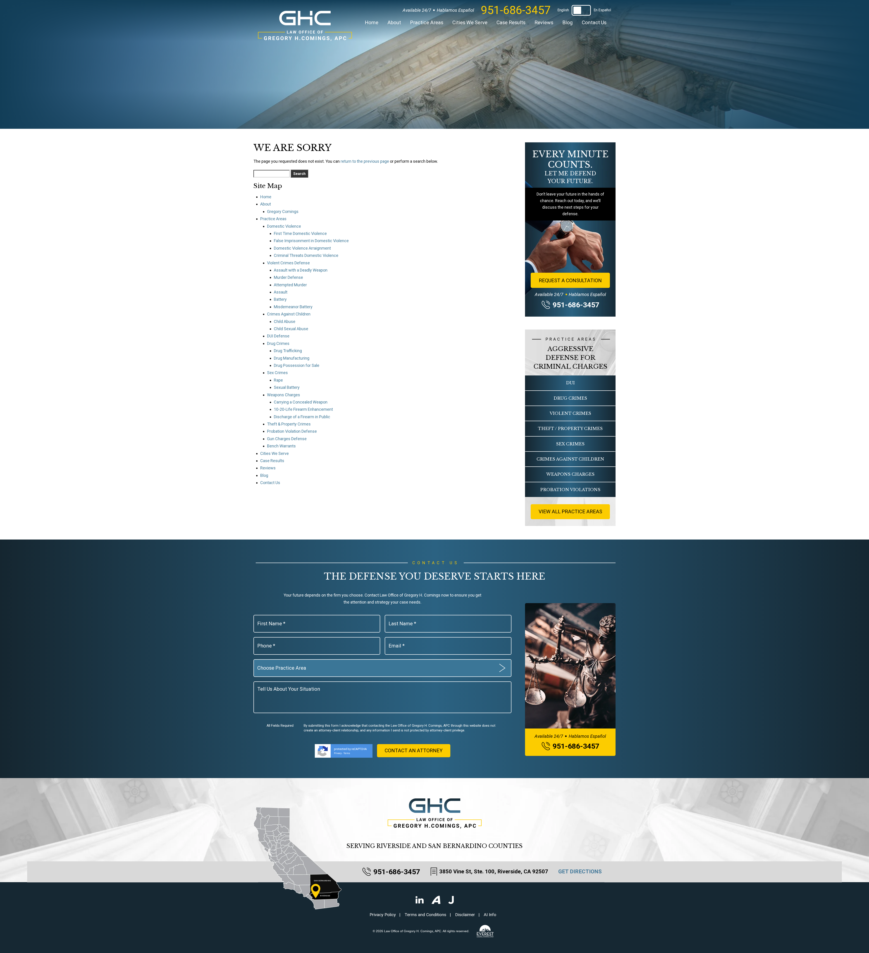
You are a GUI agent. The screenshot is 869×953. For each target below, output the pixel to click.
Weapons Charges (283, 394)
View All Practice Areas (570, 511)
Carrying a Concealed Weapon (300, 402)
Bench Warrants (281, 446)
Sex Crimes (277, 372)
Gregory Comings (282, 211)
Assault (280, 292)
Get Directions (580, 871)
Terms (347, 753)
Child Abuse (284, 321)
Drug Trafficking (288, 350)
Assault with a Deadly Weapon (300, 270)
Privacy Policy (383, 914)
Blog (567, 22)
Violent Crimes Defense (288, 262)
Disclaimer (465, 914)
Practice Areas (426, 22)
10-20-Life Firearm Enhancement (303, 409)
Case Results (511, 22)
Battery (280, 299)
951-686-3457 (516, 10)
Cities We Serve (469, 22)
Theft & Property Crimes (289, 424)
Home (371, 22)
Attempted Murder (290, 284)
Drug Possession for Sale (296, 365)
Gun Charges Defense (287, 438)
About (394, 22)
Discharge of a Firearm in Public (302, 416)
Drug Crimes (278, 343)
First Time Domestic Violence (300, 233)
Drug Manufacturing (291, 358)
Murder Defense (288, 277)
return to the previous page (365, 161)
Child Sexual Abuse (291, 328)
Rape (278, 380)
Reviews (544, 22)
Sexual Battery (287, 387)
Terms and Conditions (425, 914)
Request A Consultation (570, 280)
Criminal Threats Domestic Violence (306, 255)
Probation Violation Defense (292, 431)
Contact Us (594, 22)
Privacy (338, 753)
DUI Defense (278, 336)
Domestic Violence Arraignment (302, 248)
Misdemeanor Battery (293, 306)
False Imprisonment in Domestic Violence (311, 240)
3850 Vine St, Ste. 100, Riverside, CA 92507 (493, 871)
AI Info (490, 914)
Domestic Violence (284, 226)
